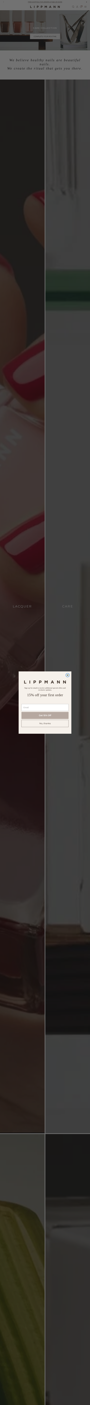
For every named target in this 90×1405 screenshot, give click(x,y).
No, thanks (45, 723)
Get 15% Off (45, 715)
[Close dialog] (67, 675)
